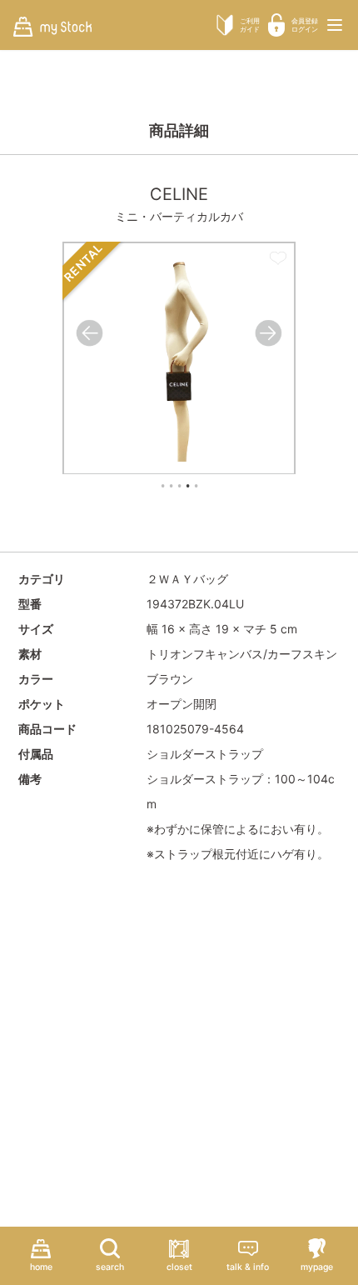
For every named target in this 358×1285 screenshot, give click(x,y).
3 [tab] (179, 486)
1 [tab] (162, 486)
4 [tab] (187, 486)
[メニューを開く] (335, 25)
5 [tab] (195, 486)
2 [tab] (171, 486)
